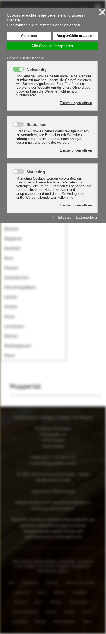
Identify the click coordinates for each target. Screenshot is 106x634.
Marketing (36, 172)
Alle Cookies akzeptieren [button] (52, 46)
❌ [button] (102, 12)
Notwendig (37, 69)
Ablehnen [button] (29, 36)
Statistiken (36, 124)
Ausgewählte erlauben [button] (75, 36)
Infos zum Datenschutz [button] (77, 217)
